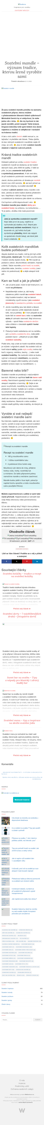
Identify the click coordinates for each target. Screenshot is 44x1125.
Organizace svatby (10, 938)
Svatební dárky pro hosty (25, 949)
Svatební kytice (8, 955)
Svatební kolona (25, 952)
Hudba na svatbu (23, 932)
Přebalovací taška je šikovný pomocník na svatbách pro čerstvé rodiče (26, 879)
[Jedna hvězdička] (15, 535)
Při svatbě (21, 941)
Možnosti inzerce (22, 799)
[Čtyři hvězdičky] (22, 538)
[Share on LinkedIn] (37, 561)
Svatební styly (21, 964)
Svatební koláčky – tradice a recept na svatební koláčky (22, 575)
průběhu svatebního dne (20, 334)
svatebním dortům (30, 321)
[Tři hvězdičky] (8, 538)
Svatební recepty (26, 961)
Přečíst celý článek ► (22, 608)
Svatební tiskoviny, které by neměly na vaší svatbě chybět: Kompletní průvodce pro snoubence (24, 911)
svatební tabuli (34, 294)
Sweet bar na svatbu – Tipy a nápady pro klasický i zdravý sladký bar (22, 680)
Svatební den (7, 949)
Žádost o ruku (32, 975)
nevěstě (37, 180)
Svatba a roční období (11, 944)
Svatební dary (8, 947)
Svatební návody (22, 10)
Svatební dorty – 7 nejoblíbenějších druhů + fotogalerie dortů (22, 615)
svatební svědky (29, 268)
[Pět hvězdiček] (35, 538)
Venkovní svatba (9, 972)
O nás (22, 1080)
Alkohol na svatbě (9, 930)
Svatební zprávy (7, 1000)
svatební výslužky (13, 339)
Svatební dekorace (24, 947)
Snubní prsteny (34, 941)
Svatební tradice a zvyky (29, 966)
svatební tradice (30, 162)
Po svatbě (24, 938)
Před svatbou (8, 941)
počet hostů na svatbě (30, 265)
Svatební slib (7, 964)
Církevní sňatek (25, 930)
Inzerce (22, 1083)
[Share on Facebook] (7, 561)
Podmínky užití (22, 1086)
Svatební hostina (22, 549)
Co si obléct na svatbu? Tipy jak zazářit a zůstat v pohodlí (26, 829)
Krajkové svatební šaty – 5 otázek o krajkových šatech (22, 773)
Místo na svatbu (9, 935)
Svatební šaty (8, 969)
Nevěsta (22, 935)
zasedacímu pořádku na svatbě (29, 303)
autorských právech (26, 1102)
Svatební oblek (23, 955)
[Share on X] (17, 561)
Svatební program (9, 961)
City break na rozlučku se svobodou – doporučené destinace (25, 819)
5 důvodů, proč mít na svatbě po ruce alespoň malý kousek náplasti (25, 869)
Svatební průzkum (7, 996)
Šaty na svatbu (8, 975)
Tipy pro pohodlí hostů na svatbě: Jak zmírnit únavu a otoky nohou (25, 849)
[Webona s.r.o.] (22, 1110)
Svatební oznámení (25, 958)
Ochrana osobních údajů (22, 1089)
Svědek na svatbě (23, 969)
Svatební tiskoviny (9, 966)
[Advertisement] (22, 35)
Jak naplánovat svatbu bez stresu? (24, 899)
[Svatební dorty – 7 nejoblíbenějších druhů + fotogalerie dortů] (22, 635)
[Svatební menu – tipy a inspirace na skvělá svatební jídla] (8, 730)
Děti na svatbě (8, 932)
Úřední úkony (6, 1004)
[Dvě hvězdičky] (29, 535)
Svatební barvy (28, 944)
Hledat (37, 1019)
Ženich (20, 975)
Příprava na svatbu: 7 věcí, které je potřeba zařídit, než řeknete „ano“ (24, 839)
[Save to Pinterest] (27, 561)
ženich (19, 136)
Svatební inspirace (8, 988)
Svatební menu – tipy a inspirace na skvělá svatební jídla (22, 722)
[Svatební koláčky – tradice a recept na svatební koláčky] (11, 584)
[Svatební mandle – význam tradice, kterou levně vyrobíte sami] (22, 96)
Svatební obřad (8, 958)
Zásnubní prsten (24, 972)
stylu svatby (28, 349)
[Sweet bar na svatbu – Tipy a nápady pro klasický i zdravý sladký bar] (9, 690)
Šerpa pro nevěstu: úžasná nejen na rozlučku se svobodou (22, 778)
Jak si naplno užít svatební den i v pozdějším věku (23, 859)
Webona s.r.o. (29, 1094)
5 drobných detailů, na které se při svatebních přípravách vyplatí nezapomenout (23, 891)
